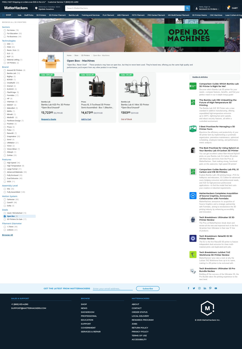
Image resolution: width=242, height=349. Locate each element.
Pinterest (210, 288)
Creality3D (13, 83)
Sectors (6, 27)
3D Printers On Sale (16, 219)
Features (6, 159)
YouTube (215, 288)
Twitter (193, 288)
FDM (11, 47)
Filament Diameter (12, 223)
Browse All (7, 235)
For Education (14, 33)
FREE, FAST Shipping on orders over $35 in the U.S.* (24, 2)
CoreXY (12, 202)
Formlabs (12, 95)
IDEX (11, 181)
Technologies (9, 40)
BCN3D (11, 80)
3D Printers (41, 15)
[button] (47, 8)
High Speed (13, 163)
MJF (10, 56)
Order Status (139, 312)
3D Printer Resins (199, 15)
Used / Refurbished (16, 213)
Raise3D (12, 133)
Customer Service (55, 2)
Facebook (188, 288)
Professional (89, 316)
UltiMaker (13, 143)
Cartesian (13, 199)
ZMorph (11, 152)
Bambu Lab (74, 15)
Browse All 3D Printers (14, 22)
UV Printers (13, 63)
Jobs (134, 324)
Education (87, 320)
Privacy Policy (140, 331)
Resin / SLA (13, 50)
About (135, 304)
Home (69, 55)
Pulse (11, 130)
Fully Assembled (16, 192)
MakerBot (12, 108)
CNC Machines (216, 15)
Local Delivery (140, 316)
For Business (14, 36)
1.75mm (12, 227)
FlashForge (13, 92)
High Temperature (15, 166)
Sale (19, 15)
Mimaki (11, 114)
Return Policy (140, 328)
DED (10, 44)
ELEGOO (12, 89)
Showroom (87, 312)
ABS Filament (123, 15)
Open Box (12, 216)
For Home (13, 30)
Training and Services (91, 15)
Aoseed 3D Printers (16, 70)
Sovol (10, 139)
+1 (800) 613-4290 (70, 2)
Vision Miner (13, 149)
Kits (10, 189)
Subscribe (148, 288)
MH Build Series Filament (178, 15)
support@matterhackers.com (28, 308)
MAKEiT (11, 105)
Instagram (199, 288)
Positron (12, 124)
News (84, 308)
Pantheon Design (15, 120)
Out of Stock (126, 119)
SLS (10, 53)
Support (86, 324)
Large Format (14, 169)
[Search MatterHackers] (187, 8)
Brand (5, 67)
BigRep (11, 76)
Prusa (11, 127)
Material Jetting (14, 60)
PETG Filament (138, 15)
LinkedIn (204, 288)
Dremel (11, 86)
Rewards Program (142, 320)
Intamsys (12, 102)
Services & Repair (91, 331)
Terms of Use (139, 335)
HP (9, 98)
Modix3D (12, 117)
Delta (10, 206)
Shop (84, 304)
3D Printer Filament (57, 15)
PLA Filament (108, 15)
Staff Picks (28, 15)
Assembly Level (10, 185)
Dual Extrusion (14, 178)
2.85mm (12, 230)
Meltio (11, 111)
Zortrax (12, 155)
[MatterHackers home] (16, 8)
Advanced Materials (17, 172)
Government (88, 328)
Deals (5, 210)
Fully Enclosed (14, 175)
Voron (11, 146)
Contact (136, 308)
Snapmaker (13, 136)
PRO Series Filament (156, 15)
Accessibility (139, 339)
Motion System (9, 196)
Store (76, 55)
